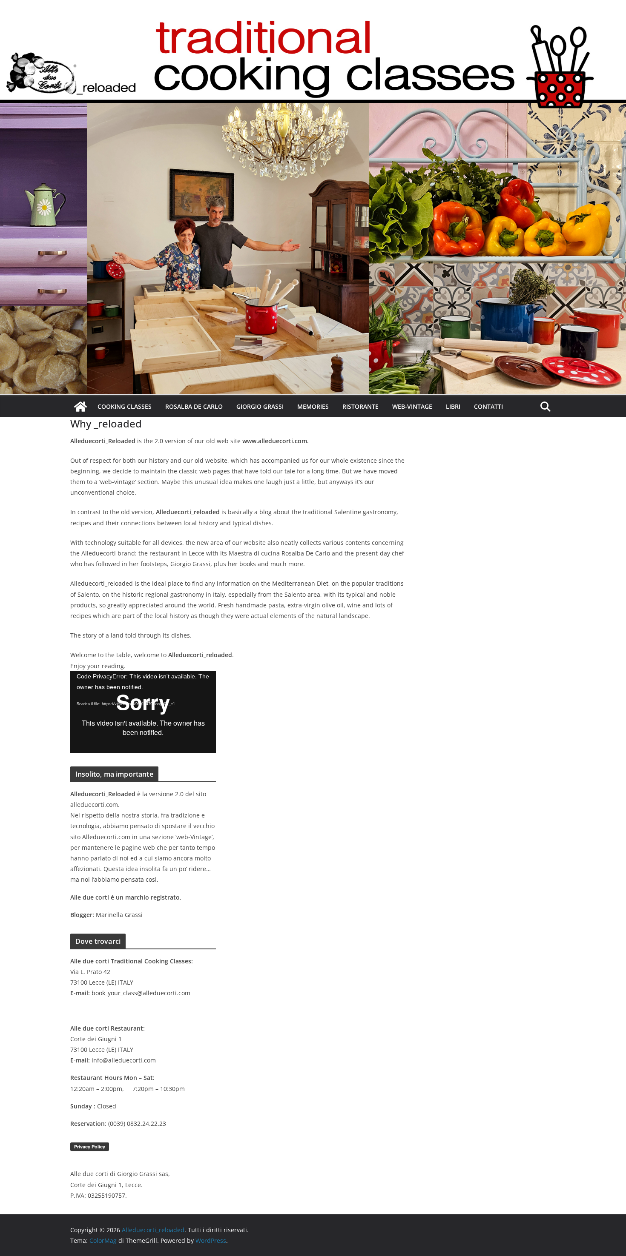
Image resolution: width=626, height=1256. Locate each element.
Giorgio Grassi (260, 406)
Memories (313, 406)
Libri (453, 406)
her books (242, 564)
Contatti (488, 406)
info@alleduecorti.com (124, 1060)
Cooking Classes (125, 406)
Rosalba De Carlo (194, 406)
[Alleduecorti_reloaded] (80, 406)
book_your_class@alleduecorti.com (141, 993)
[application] (143, 712)
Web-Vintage (412, 406)
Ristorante (360, 406)
